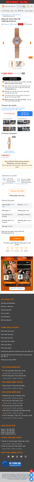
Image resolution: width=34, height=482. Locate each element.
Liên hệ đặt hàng (9, 113)
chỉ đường (20, 373)
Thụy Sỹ (25, 204)
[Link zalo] (21, 456)
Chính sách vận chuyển (7, 341)
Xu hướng (6, 10)
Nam (12, 11)
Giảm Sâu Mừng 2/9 (12, 2)
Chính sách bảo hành (7, 334)
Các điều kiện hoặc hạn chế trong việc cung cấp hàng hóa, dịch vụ (16, 355)
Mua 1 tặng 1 (24, 2)
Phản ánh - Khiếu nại (7, 306)
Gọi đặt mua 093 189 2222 (25, 113)
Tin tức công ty (5, 313)
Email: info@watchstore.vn (8, 434)
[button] (28, 6)
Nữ (16, 11)
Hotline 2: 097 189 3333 (8, 431)
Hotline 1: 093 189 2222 (8, 429)
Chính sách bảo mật (7, 338)
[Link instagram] (25, 456)
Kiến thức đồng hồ (6, 320)
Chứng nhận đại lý (6, 310)
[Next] (30, 43)
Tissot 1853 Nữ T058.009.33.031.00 (9, 151)
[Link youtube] (13, 456)
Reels (21, 10)
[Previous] (3, 43)
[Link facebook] (8, 456)
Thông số (6, 24)
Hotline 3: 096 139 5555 (8, 432)
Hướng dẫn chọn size (17, 195)
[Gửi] (24, 6)
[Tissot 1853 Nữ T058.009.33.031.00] (9, 143)
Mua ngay (9, 282)
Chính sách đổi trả (6, 344)
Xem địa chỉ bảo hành (22, 183)
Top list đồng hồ (5, 316)
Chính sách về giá (6, 348)
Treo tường (28, 11)
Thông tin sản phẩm (17, 191)
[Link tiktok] (17, 456)
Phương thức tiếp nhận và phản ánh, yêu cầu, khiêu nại (17, 351)
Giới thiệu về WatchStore (8, 303)
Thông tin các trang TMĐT (8, 359)
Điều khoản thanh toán (7, 331)
